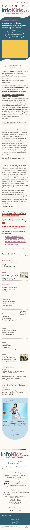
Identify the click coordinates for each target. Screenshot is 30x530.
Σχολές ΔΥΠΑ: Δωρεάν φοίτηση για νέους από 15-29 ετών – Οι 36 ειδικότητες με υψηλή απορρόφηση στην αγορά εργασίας (9, 332)
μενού (25, 6)
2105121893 (15, 492)
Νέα (2, 313)
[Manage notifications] (26, 526)
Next (15, 435)
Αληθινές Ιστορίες (6, 389)
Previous (15, 430)
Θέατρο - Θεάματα (6, 375)
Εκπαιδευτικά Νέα (14, 20)
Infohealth (4, 369)
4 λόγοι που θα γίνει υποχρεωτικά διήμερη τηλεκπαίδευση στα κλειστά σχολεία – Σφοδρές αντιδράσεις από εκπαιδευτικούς (14, 213)
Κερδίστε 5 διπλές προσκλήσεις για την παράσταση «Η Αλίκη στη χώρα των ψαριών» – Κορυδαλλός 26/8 (15, 423)
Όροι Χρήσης (10, 477)
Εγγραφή (15, 522)
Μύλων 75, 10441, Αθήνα (6, 493)
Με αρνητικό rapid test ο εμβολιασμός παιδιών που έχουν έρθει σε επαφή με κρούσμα (14, 227)
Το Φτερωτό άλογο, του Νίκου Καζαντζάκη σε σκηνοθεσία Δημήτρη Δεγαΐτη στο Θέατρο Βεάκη (14, 378)
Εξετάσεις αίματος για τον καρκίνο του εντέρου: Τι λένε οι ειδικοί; (13, 372)
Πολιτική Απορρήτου (19, 478)
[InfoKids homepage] (16, 11)
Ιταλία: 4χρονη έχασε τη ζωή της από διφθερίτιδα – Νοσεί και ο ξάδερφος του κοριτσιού (13, 385)
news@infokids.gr (24, 492)
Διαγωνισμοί (7, 401)
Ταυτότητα (23, 475)
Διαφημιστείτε (6, 475)
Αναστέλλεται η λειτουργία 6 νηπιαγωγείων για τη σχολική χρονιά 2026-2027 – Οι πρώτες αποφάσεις (9, 347)
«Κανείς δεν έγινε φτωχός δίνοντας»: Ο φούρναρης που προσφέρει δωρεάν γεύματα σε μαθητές (13, 392)
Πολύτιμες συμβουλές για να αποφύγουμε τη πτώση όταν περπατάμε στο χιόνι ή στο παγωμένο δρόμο (15, 220)
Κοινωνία (4, 272)
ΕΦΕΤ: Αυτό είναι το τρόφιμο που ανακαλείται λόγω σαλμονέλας (13, 232)
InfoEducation (5, 20)
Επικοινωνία (15, 475)
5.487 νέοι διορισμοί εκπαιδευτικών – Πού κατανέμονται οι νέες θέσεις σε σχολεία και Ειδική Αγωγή (9, 359)
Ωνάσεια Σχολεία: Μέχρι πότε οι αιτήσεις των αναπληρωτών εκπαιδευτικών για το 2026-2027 (9, 289)
